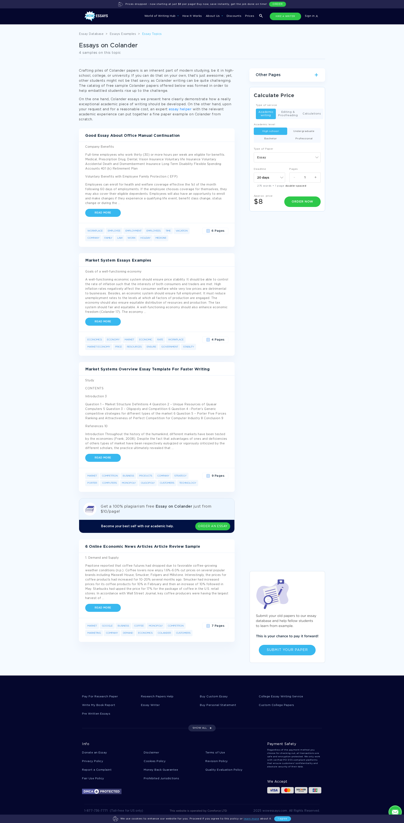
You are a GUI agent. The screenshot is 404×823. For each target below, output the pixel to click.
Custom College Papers (276, 705)
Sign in (310, 16)
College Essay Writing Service (281, 696)
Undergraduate (304, 131)
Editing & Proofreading (288, 114)
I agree (282, 819)
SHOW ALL (200, 728)
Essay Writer (150, 705)
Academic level (264, 124)
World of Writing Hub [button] (160, 16)
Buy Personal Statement (218, 705)
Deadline (260, 169)
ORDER (277, 4)
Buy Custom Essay (214, 696)
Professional (304, 138)
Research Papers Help (157, 696)
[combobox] (287, 157)
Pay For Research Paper (100, 696)
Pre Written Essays (96, 714)
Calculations (312, 114)
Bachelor (270, 138)
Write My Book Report (98, 705)
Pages (293, 169)
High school (270, 131)
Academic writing (265, 114)
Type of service (266, 105)
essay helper (180, 109)
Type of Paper (263, 149)
